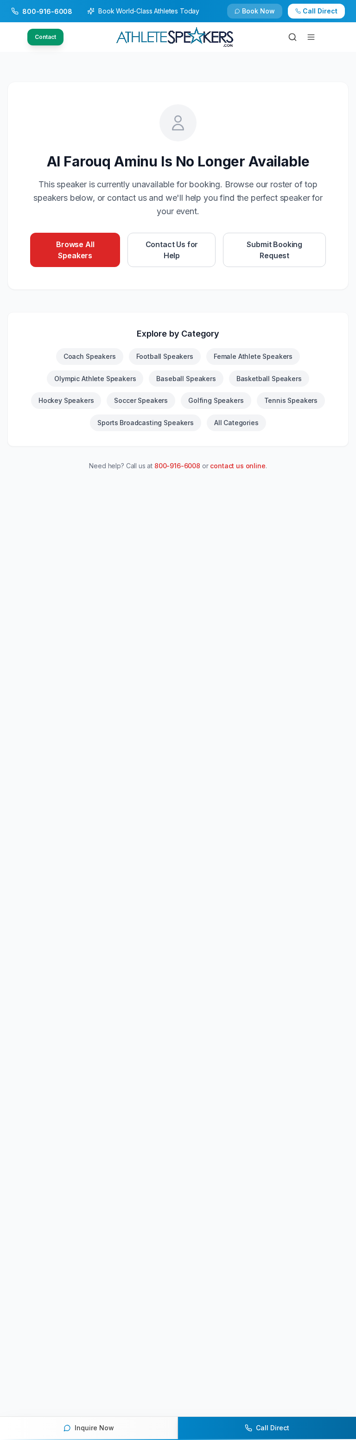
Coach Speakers (90, 356)
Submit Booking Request (274, 250)
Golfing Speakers (215, 400)
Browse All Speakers (75, 250)
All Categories (236, 423)
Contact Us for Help (172, 250)
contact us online (237, 466)
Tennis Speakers (291, 400)
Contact (45, 36)
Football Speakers (164, 356)
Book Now (258, 11)
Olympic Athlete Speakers (95, 378)
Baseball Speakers (186, 378)
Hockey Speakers (66, 400)
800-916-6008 (177, 466)
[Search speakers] (292, 37)
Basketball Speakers (269, 378)
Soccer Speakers (141, 400)
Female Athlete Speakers (253, 356)
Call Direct (320, 11)
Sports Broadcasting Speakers (145, 423)
